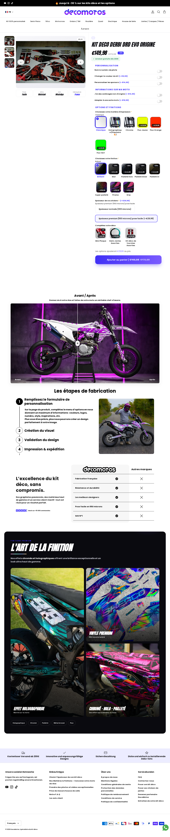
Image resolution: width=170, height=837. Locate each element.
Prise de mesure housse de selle (64, 791)
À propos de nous (109, 777)
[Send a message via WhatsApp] (165, 828)
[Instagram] (9, 3)
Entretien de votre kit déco (151, 801)
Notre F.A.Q (54, 794)
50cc (48, 21)
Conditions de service (111, 798)
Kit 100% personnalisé (15, 21)
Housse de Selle (129, 21)
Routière (89, 21)
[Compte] (152, 12)
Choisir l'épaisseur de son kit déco (65, 777)
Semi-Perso (35, 21)
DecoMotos (15, 829)
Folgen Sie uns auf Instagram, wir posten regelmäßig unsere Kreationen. (24, 778)
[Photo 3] (9, 63)
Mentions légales (109, 781)
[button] (9, 12)
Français (11, 823)
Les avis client (56, 798)
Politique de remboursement (115, 794)
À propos (85, 29)
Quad (100, 21)
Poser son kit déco (147, 784)
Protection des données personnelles (112, 789)
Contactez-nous (146, 781)
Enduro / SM (75, 21)
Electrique (112, 21)
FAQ (140, 777)
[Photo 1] (9, 41)
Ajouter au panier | (128, 259)
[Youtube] (5, 3)
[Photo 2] (9, 52)
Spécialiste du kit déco (28, 829)
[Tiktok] (12, 3)
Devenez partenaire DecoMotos (147, 795)
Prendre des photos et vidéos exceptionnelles (71, 787)
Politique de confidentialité (114, 801)
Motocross (60, 21)
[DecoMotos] (85, 12)
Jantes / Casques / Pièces (152, 21)
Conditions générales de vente (116, 784)
